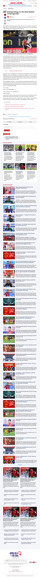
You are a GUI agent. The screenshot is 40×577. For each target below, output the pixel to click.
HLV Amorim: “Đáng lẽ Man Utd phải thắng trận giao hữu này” (28, 543)
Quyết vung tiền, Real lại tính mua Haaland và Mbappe (14, 106)
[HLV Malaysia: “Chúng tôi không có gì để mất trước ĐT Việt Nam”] (9, 283)
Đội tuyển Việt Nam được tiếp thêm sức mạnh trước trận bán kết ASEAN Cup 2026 (25, 243)
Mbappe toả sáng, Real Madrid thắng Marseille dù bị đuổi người (11, 535)
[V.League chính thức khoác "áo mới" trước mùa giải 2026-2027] (9, 367)
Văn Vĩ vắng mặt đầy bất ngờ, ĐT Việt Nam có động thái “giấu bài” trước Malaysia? (25, 317)
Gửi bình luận (7, 130)
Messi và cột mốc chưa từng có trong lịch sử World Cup (31, 172)
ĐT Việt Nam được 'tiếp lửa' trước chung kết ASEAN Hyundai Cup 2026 (15, 5)
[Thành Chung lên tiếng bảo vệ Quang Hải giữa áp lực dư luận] (9, 330)
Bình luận (5, 12)
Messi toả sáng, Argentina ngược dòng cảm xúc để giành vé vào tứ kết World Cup (8, 153)
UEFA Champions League (10, 508)
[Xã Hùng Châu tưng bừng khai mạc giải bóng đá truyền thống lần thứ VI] (9, 357)
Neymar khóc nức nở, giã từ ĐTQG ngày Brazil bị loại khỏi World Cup (31, 153)
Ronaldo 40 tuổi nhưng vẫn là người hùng (11, 495)
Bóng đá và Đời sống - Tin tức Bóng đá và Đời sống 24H (20, 116)
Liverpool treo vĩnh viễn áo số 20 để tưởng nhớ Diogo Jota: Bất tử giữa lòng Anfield (11, 539)
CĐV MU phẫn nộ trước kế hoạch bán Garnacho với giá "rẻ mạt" (11, 499)
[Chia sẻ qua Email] (5, 21)
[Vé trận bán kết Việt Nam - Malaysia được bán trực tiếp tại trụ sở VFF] (9, 255)
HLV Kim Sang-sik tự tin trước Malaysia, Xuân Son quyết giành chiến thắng (25, 290)
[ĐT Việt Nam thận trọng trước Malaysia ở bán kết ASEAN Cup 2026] (9, 339)
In (31, 121)
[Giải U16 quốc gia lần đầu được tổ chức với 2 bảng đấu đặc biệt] (9, 302)
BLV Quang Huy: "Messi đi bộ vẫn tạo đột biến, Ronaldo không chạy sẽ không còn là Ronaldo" (20, 172)
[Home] (5, 15)
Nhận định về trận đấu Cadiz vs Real (15, 70)
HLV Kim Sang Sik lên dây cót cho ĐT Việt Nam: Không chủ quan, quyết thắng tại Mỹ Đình (26, 262)
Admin (11, 16)
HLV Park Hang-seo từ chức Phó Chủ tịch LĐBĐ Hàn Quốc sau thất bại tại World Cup (20, 153)
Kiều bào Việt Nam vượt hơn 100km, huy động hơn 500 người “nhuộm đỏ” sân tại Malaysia (25, 271)
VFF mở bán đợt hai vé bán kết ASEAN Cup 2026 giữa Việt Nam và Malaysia (26, 308)
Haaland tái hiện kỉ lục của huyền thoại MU (11, 503)
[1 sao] (30, 119)
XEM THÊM (20, 464)
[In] (5, 23)
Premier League (25, 468)
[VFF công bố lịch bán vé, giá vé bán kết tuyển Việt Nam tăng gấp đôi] (9, 348)
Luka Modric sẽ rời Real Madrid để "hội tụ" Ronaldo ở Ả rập (15, 104)
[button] (25, 1)
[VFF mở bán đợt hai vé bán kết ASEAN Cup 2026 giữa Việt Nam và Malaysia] (9, 311)
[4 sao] (34, 119)
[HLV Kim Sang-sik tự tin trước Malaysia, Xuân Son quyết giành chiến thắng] (9, 292)
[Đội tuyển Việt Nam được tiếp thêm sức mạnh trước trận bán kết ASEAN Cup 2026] (9, 246)
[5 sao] (36, 119)
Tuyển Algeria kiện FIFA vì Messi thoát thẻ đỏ (8, 172)
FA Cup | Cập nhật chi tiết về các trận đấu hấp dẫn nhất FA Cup (11, 470)
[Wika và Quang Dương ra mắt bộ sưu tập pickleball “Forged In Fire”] (9, 190)
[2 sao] (31, 119)
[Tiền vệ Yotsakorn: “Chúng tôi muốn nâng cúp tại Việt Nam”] (9, 218)
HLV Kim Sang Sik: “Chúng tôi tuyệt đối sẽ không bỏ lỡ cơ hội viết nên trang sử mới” (26, 206)
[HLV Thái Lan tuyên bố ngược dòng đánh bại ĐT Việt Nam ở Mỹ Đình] (9, 200)
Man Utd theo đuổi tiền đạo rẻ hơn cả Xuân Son (28, 499)
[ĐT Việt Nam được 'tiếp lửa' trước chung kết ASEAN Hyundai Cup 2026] (9, 237)
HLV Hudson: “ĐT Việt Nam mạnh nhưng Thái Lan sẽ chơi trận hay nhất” (26, 225)
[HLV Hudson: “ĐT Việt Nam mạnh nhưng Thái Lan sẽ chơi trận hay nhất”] (9, 227)
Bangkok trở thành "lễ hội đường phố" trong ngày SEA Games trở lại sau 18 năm (11, 491)
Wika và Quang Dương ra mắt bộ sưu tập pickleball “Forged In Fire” (24, 187)
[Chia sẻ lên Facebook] (5, 18)
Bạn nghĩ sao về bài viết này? (8, 118)
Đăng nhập (34, 0)
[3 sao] (33, 119)
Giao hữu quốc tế (25, 508)
